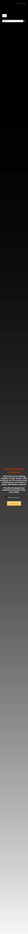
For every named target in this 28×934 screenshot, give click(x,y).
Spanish (23, 3)
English (18, 3)
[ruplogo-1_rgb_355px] (14, 6)
